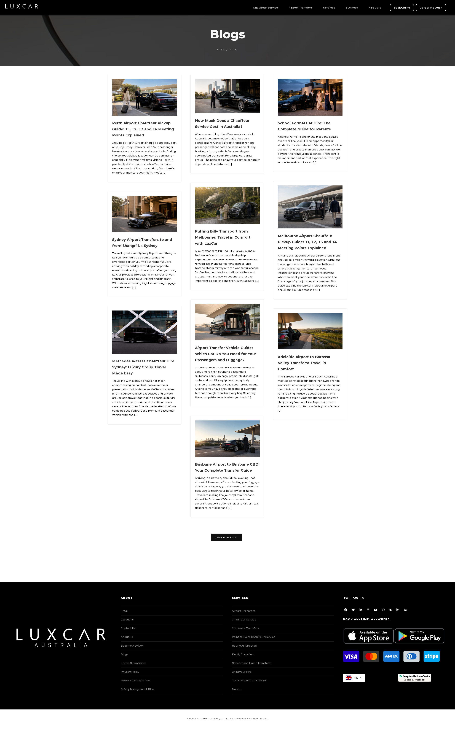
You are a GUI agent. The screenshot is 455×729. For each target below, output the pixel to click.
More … (236, 689)
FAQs (124, 610)
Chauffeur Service (265, 7)
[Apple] (391, 610)
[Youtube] (376, 610)
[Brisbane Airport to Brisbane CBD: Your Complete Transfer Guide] (227, 438)
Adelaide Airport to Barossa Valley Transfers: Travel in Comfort (304, 363)
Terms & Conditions (133, 663)
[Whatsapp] (384, 610)
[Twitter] (354, 610)
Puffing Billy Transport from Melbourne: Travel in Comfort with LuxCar (222, 237)
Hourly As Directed (244, 645)
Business (352, 7)
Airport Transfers (300, 7)
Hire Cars (374, 7)
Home (220, 49)
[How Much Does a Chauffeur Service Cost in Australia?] (227, 96)
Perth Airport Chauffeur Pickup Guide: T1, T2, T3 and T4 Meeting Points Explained (143, 129)
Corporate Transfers (245, 628)
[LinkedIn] (361, 610)
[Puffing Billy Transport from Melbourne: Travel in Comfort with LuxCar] (227, 205)
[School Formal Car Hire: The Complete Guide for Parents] (310, 97)
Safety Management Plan (137, 689)
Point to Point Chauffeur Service (253, 637)
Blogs (124, 654)
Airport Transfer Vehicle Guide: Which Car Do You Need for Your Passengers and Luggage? (225, 354)
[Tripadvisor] (406, 610)
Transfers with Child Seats (249, 680)
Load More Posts (227, 537)
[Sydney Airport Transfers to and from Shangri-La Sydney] (144, 214)
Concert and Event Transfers (251, 663)
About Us (127, 637)
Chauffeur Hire (241, 671)
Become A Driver (132, 645)
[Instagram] (369, 610)
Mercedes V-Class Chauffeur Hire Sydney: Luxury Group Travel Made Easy (143, 367)
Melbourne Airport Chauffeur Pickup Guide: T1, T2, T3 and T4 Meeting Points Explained (307, 242)
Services (329, 7)
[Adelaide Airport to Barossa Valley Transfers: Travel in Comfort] (310, 331)
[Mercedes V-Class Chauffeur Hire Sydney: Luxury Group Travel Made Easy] (144, 332)
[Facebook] (346, 610)
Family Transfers (243, 654)
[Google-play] (398, 610)
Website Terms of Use (135, 680)
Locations (127, 619)
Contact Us (128, 628)
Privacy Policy (130, 671)
